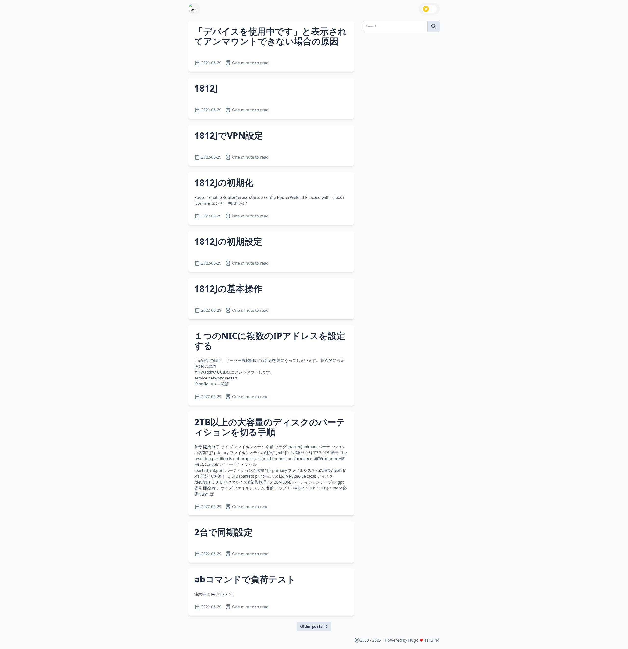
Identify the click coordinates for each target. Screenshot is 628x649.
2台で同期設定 (223, 532)
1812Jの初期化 (223, 182)
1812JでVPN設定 (228, 135)
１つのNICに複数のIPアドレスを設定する (269, 341)
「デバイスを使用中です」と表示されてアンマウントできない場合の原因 (270, 36)
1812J (206, 88)
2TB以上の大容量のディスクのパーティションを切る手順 (269, 427)
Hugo (413, 640)
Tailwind (432, 640)
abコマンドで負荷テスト (245, 579)
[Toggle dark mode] (429, 9)
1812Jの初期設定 (228, 241)
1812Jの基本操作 (228, 289)
